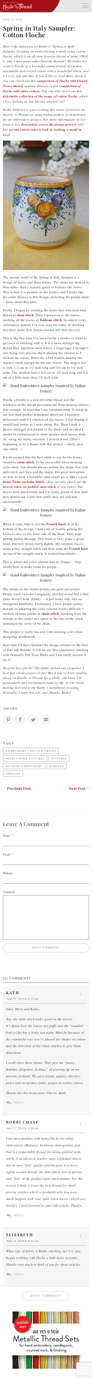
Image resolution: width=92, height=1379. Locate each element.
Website (8, 873)
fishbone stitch (51, 319)
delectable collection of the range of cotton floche (40, 96)
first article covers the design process (49, 124)
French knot (78, 548)
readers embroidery (24, 766)
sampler (56, 766)
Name (6, 835)
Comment (9, 892)
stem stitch (25, 314)
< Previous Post (17, 788)
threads (13, 773)
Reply (19, 1102)
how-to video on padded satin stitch (29, 486)
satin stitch (25, 462)
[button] (85, 5)
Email (6, 854)
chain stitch (50, 613)
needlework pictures (25, 758)
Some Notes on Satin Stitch (23, 481)
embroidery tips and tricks (31, 751)
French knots (56, 523)
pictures (59, 758)
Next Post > (79, 788)
